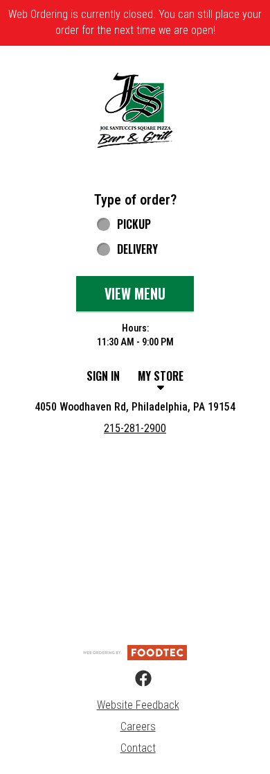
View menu (135, 293)
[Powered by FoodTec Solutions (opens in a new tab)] (135, 651)
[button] (135, 109)
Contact (138, 748)
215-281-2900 (135, 428)
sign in (103, 376)
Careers (138, 726)
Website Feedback (138, 705)
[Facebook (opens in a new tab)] (135, 679)
